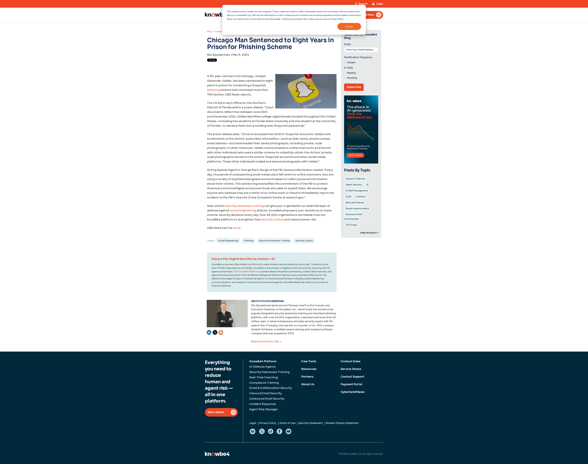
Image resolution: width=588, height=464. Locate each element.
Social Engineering (228, 240)
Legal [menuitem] (252, 423)
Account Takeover (355, 178)
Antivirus (361, 196)
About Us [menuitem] (307, 384)
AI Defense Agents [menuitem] (262, 366)
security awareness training (244, 206)
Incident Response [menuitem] (262, 404)
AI (367, 184)
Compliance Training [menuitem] (264, 382)
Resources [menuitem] (308, 369)
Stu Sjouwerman (218, 54)
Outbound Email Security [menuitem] (266, 398)
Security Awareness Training (274, 240)
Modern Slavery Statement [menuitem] (342, 423)
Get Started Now (363, 14)
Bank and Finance (355, 202)
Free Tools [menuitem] (308, 361)
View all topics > (369, 232)
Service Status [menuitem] (351, 369)
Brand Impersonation (357, 208)
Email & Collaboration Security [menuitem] (270, 388)
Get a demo (215, 412)
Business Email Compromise (353, 216)
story (236, 228)
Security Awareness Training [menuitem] (269, 372)
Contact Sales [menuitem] (350, 361)
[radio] (361, 62)
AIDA (349, 196)
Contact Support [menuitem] (352, 376)
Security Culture (304, 240)
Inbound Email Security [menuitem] (265, 393)
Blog (209, 31)
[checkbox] (361, 70)
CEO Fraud (351, 225)
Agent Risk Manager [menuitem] (263, 409)
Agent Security (354, 184)
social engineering (243, 210)
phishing (213, 90)
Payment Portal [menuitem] (351, 384)
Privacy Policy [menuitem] (267, 423)
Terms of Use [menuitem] (287, 423)
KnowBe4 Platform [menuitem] (262, 361)
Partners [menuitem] (307, 376)
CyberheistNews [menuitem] (353, 392)
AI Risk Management (357, 190)
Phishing (248, 240)
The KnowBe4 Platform (246, 271)
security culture (272, 219)
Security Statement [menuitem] (311, 423)
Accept (349, 26)
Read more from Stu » (266, 341)
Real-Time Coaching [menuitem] (263, 377)
